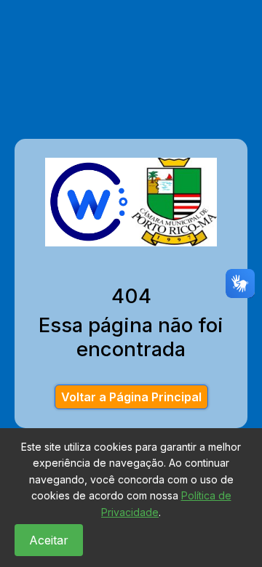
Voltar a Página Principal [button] (131, 397)
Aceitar (48, 540)
